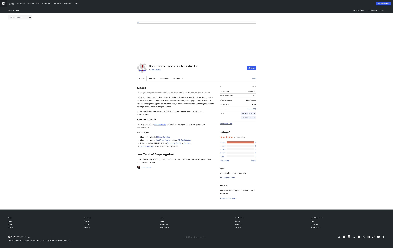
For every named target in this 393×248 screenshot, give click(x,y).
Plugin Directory (13, 10)
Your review (224, 160)
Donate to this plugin (228, 198)
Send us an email (146, 146)
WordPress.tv (165, 227)
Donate (238, 224)
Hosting (10, 224)
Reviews (152, 78)
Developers (164, 224)
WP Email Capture (184, 140)
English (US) (252, 109)
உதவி (254, 78)
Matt (313, 221)
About (10, 218)
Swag (238, 227)
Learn (161, 218)
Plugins (86, 224)
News (10, 221)
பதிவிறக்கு (251, 68)
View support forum (227, 178)
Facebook (171, 143)
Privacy (10, 227)
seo (254, 118)
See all (253, 160)
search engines (246, 118)
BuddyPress (316, 227)
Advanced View (226, 124)
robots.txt (252, 113)
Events (237, 221)
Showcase (87, 218)
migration (245, 113)
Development (178, 78)
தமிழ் (29, 237)
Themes (86, 221)
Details (141, 78)
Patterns (87, 227)
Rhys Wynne (156, 70)
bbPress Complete (163, 137)
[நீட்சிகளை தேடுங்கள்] (30, 17)
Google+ (187, 143)
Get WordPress (383, 3)
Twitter (178, 143)
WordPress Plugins (163, 140)
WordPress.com (317, 218)
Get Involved (239, 218)
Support (162, 221)
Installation (164, 78)
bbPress (314, 224)
